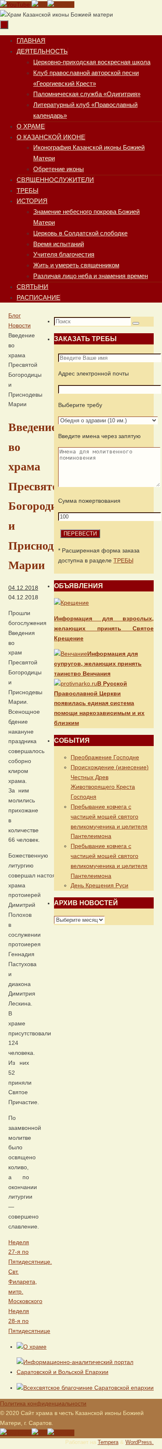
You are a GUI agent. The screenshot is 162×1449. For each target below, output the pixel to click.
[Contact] (60, 4)
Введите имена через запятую (99, 436)
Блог (14, 315)
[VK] (39, 4)
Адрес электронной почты (93, 373)
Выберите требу (80, 405)
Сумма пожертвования (89, 500)
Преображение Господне (105, 757)
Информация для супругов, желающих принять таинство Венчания (98, 663)
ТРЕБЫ (123, 560)
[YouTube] (16, 4)
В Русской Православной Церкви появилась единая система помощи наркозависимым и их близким (99, 703)
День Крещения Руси (99, 885)
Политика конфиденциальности (43, 1403)
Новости (19, 325)
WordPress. (139, 1442)
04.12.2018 (23, 587)
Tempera (108, 1442)
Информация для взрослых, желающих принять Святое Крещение (104, 628)
